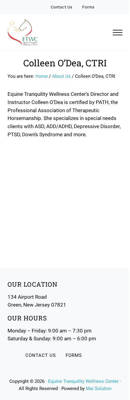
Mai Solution (99, 388)
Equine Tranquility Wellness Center (83, 381)
